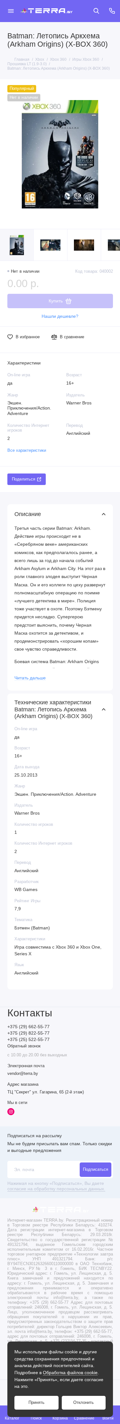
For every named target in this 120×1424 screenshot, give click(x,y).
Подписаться (95, 1169)
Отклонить (83, 1402)
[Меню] (11, 11)
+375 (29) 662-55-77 (28, 1026)
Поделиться (23, 479)
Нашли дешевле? (60, 316)
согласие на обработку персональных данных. (56, 1188)
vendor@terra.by (22, 1073)
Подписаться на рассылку (34, 1135)
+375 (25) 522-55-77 (28, 1039)
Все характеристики (26, 450)
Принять (36, 1402)
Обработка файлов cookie (70, 1372)
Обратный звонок (24, 1046)
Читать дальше (30, 678)
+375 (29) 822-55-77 (28, 1033)
